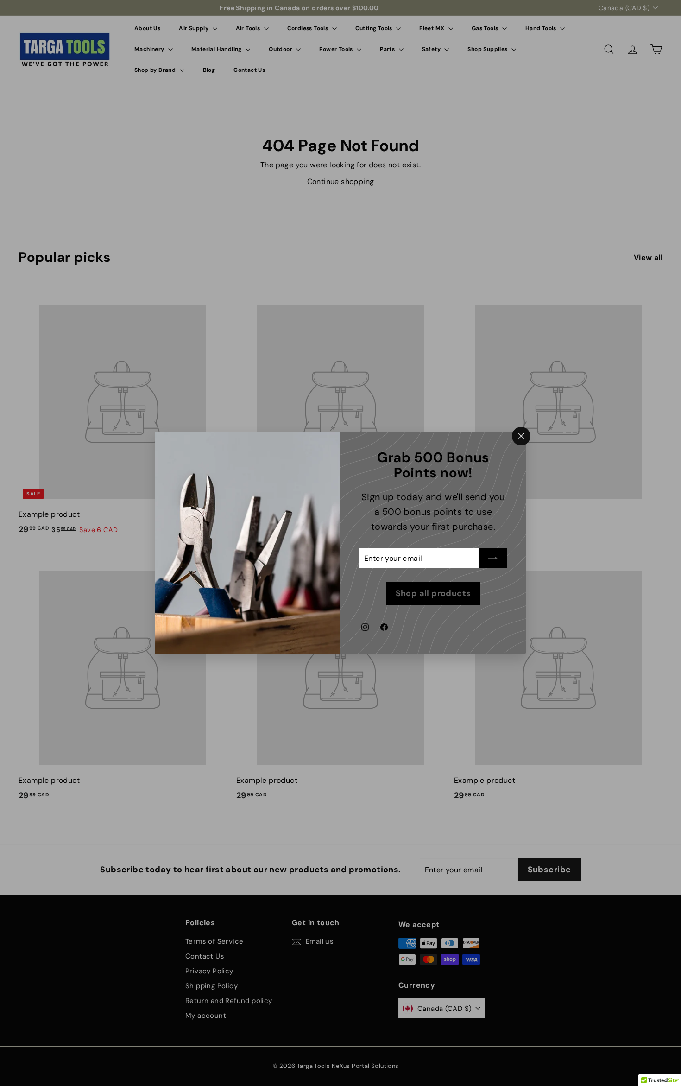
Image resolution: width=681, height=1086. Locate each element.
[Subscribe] (493, 558)
